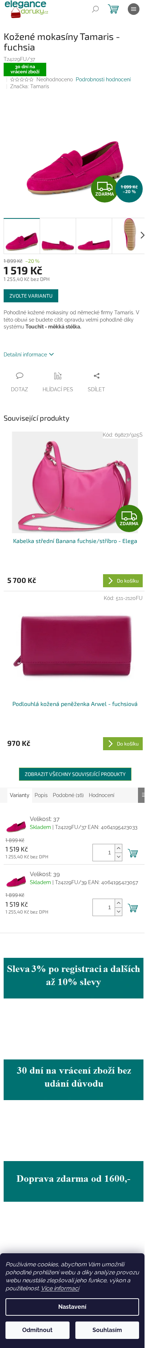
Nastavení (72, 1306)
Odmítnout (37, 1330)
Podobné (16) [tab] (68, 795)
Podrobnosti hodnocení (103, 79)
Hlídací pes (58, 389)
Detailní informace (25, 355)
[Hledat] (95, 9)
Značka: (29, 86)
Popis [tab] (41, 795)
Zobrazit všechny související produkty (75, 774)
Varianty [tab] (19, 795)
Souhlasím (107, 1330)
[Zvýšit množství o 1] (118, 848)
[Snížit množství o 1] (118, 857)
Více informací (60, 1288)
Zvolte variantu (30, 296)
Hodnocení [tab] (101, 795)
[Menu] (133, 9)
